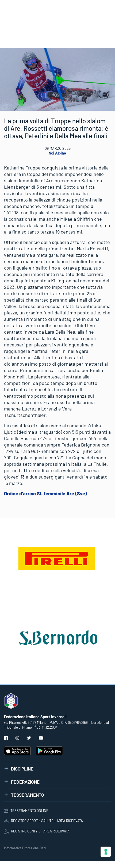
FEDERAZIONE (25, 781)
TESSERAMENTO (27, 794)
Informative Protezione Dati (25, 848)
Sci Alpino (57, 153)
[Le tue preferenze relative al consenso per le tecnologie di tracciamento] (106, 852)
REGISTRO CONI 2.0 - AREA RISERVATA (40, 831)
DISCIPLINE (22, 768)
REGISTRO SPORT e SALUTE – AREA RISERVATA (47, 821)
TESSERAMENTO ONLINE (29, 810)
